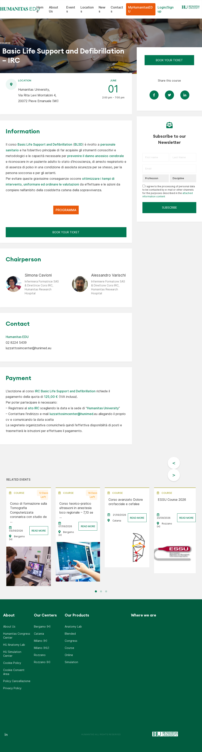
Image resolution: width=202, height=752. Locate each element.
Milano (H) (40, 640)
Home (39, 9)
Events (70, 9)
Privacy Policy (12, 688)
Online (69, 655)
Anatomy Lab (73, 626)
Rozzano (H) (42, 662)
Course (69, 647)
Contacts (117, 9)
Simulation (71, 662)
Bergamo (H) (42, 626)
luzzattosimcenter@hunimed (71, 414)
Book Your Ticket (65, 232)
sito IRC (33, 408)
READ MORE (39, 530)
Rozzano (40, 655)
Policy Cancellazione (16, 681)
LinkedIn (6, 734)
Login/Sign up (166, 9)
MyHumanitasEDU (140, 9)
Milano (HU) (41, 647)
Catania (39, 633)
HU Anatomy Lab (14, 644)
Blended (70, 633)
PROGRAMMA (66, 210)
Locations (87, 9)
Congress (71, 640)
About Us (53, 9)
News (102, 9)
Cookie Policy (12, 662)
